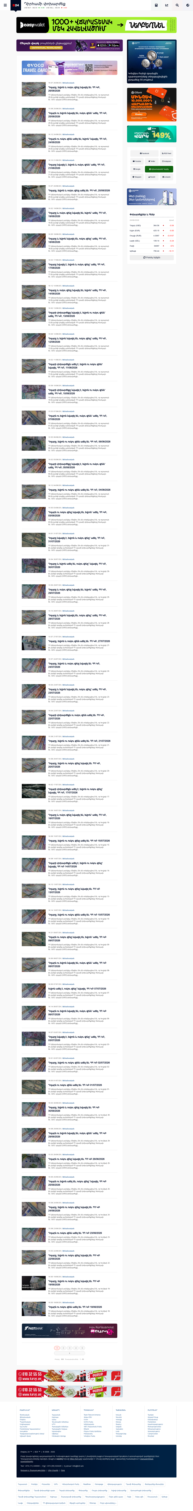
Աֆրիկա (55, 1434)
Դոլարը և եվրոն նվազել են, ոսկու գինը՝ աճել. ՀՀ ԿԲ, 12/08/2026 (77, 340)
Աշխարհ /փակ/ (25, 1436)
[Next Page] (69, 1353)
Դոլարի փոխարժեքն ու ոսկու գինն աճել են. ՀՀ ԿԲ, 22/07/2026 (76, 717)
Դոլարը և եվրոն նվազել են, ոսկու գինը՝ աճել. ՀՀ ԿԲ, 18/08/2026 (77, 240)
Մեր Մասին (53, 1470)
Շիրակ (118, 1422)
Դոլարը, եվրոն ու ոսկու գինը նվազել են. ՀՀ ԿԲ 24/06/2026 (74, 1209)
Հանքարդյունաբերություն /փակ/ (32, 1434)
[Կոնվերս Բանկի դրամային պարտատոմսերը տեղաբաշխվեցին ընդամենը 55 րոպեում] (151, 55)
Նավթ (20, 1503)
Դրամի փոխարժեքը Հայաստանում (32, 1497)
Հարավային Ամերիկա (60, 1427)
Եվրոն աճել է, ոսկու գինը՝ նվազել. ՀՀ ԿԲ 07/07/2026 (77, 988)
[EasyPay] (96, 25)
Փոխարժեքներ (24, 1490)
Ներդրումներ (153, 1434)
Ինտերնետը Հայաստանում (30, 1429)
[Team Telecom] (69, 68)
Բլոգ (63, 1470)
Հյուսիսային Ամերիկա (60, 1422)
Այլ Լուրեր (23, 1427)
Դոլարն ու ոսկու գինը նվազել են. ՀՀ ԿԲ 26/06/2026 (76, 1159)
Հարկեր (151, 1415)
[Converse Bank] (152, 196)
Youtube (138, 161)
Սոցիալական (25, 1424)
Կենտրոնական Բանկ (70, 1484)
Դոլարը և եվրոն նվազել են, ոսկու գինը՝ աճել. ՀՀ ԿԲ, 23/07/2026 (77, 691)
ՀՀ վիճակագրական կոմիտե (54, 1503)
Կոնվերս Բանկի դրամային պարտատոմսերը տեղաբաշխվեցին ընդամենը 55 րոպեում (147, 76)
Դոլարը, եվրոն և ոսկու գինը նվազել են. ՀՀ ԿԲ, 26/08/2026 (74, 89)
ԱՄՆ (56, 1484)
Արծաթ (164, 1497)
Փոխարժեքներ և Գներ (142, 214)
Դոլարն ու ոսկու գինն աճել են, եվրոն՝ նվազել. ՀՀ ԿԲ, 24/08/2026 (77, 141)
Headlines (87, 1484)
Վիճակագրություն (114, 1484)
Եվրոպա (55, 1417)
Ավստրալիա (56, 1431)
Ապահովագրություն (155, 1424)
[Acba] (151, 134)
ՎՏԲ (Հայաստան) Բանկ (93, 1427)
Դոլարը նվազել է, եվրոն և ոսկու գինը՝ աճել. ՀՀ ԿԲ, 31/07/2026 (76, 540)
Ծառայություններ (154, 1427)
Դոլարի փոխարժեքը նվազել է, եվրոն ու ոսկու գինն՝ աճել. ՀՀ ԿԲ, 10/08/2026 (76, 392)
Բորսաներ (46, 1484)
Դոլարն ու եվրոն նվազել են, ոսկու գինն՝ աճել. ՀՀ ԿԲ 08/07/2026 (77, 965)
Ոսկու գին (139, 1497)
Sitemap (93, 1503)
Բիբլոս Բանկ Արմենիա (92, 1431)
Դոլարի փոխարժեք (66, 1490)
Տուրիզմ (151, 1436)
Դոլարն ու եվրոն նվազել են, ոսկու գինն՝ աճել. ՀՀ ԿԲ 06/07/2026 (77, 1013)
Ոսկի (132, 246)
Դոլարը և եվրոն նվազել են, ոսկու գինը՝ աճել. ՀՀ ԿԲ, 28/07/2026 (77, 617)
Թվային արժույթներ (77, 1503)
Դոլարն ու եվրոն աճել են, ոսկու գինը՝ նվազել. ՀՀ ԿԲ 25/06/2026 (77, 1183)
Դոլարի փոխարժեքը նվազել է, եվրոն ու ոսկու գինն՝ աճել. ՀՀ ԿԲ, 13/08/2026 (76, 314)
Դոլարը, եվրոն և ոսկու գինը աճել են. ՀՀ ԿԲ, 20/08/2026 (79, 190)
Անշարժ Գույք (153, 1417)
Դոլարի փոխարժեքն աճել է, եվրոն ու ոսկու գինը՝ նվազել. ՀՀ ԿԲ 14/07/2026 (75, 865)
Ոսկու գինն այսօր (116, 1497)
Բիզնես (23, 1420)
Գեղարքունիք (121, 1434)
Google (137, 169)
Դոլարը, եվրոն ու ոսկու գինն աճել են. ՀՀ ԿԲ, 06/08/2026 (79, 441)
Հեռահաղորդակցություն (95, 1497)
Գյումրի (119, 1417)
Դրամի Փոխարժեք (133, 1484)
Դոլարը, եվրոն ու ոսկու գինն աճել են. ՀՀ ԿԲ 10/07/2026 (79, 914)
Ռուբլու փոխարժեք (99, 1490)
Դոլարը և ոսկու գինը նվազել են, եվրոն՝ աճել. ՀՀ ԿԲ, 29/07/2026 (77, 591)
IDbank (86, 1429)
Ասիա (54, 1420)
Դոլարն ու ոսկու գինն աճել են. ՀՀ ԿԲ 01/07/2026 (75, 1085)
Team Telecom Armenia (92, 1415)
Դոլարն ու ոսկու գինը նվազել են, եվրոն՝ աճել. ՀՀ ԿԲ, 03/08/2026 (77, 514)
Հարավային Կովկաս (59, 1429)
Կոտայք (119, 1420)
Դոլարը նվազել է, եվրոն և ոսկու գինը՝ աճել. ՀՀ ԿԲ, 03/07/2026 (76, 1039)
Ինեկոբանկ (88, 1434)
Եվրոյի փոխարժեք (118, 1490)
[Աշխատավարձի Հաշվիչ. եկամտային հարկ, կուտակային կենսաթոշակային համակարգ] (156, 6)
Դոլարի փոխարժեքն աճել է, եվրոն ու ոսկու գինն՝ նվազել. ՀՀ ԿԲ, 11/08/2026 (75, 366)
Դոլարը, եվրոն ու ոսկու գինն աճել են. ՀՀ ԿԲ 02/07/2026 (79, 1062)
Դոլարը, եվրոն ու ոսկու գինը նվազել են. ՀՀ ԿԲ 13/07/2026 (74, 891)
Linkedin (167, 177)
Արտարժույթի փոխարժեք (140, 1490)
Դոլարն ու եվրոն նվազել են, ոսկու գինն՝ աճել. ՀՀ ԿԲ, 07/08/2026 (77, 418)
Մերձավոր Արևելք (59, 1436)
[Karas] (69, 1376)
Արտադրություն (154, 1431)
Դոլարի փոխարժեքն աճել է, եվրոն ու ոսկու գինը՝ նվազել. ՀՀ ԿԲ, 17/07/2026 (75, 791)
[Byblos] (69, 45)
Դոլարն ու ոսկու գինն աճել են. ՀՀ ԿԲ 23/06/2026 (75, 1233)
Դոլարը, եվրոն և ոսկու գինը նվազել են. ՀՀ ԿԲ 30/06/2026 (73, 1109)
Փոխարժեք (83, 1490)
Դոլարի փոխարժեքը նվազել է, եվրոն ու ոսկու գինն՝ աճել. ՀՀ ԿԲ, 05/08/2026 (76, 466)
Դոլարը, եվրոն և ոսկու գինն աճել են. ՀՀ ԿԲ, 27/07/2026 (79, 641)
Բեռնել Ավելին (152, 257)
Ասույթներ (24, 1431)
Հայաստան (56, 1415)
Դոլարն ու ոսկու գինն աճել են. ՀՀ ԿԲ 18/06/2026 (75, 1307)
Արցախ (118, 1427)
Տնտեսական (24, 1415)
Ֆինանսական (68, 83)
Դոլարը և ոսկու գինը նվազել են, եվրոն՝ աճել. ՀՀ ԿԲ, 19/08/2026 (77, 215)
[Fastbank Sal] (69, 1331)
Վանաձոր (119, 1429)
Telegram (137, 177)
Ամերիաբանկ (89, 1424)
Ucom (86, 1420)
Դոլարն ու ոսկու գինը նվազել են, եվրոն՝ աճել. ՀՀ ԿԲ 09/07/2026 (77, 939)
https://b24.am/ (76, 1459)
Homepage (99, 1484)
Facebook (145, 153)
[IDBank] (151, 104)
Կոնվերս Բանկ (89, 1436)
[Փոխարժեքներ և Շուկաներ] (166, 6)
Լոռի (117, 1431)
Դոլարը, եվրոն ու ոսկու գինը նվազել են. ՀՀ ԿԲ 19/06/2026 (74, 1283)
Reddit (152, 177)
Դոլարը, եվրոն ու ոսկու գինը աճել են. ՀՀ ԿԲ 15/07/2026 (79, 840)
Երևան (118, 1415)
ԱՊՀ (53, 1424)
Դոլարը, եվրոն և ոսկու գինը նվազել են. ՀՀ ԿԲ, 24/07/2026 (74, 665)
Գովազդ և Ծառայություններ (32, 1470)
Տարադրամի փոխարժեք (71, 1497)
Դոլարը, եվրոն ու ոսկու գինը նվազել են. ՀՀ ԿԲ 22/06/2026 (74, 1257)
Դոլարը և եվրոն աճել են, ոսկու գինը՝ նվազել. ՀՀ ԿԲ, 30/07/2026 (77, 566)
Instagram (167, 161)
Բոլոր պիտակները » (108, 1503)
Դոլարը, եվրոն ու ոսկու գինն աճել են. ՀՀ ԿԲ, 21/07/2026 (79, 741)
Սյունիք (119, 1436)
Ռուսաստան (152, 1497)
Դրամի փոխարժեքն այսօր (44, 1490)
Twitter (152, 161)
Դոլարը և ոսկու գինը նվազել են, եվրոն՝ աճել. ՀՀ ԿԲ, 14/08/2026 (77, 292)
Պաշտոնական (25, 1422)
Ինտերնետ (152, 1422)
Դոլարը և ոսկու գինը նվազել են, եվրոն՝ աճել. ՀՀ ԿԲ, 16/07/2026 (77, 817)
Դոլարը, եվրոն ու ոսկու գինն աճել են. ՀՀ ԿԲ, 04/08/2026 (79, 490)
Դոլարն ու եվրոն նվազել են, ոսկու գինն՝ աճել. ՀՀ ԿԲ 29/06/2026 (77, 1135)
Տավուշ (118, 1424)
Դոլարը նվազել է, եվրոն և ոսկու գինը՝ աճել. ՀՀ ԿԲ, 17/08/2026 (76, 266)
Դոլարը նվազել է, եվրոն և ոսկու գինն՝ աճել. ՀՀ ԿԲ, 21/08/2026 (76, 166)
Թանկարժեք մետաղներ (154, 1484)
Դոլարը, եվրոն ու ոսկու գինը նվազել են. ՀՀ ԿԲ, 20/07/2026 (74, 765)
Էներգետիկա (153, 1420)
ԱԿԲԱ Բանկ (88, 1422)
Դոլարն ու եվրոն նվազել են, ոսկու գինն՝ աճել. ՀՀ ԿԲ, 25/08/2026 (77, 115)
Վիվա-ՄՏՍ (88, 1417)
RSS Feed (167, 153)
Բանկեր (34, 1484)
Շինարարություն (154, 1429)
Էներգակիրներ (33, 1503)
